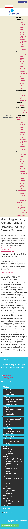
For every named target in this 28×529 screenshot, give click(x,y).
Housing (20, 102)
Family (21, 88)
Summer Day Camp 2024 (12, 404)
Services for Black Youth (12, 408)
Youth (19, 51)
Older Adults (21, 90)
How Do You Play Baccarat (8, 272)
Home (19, 17)
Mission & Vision (10, 389)
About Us (20, 19)
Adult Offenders (10, 424)
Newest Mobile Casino (6, 274)
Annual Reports (10, 394)
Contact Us (21, 116)
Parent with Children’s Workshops (23, 38)
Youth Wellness (10, 414)
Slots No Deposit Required (7, 251)
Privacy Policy (7, 375)
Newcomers (23, 83)
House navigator (10, 436)
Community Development (12, 441)
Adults (19, 70)
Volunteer (22, 114)
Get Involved (21, 107)
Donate (22, 109)
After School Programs (12, 397)
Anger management (11, 413)
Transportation (24, 100)
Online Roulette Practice (7, 355)
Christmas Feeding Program (22, 97)
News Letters (23, 26)
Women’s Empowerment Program (23, 73)
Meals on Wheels (10, 429)
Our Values (23, 24)
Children (20, 31)
